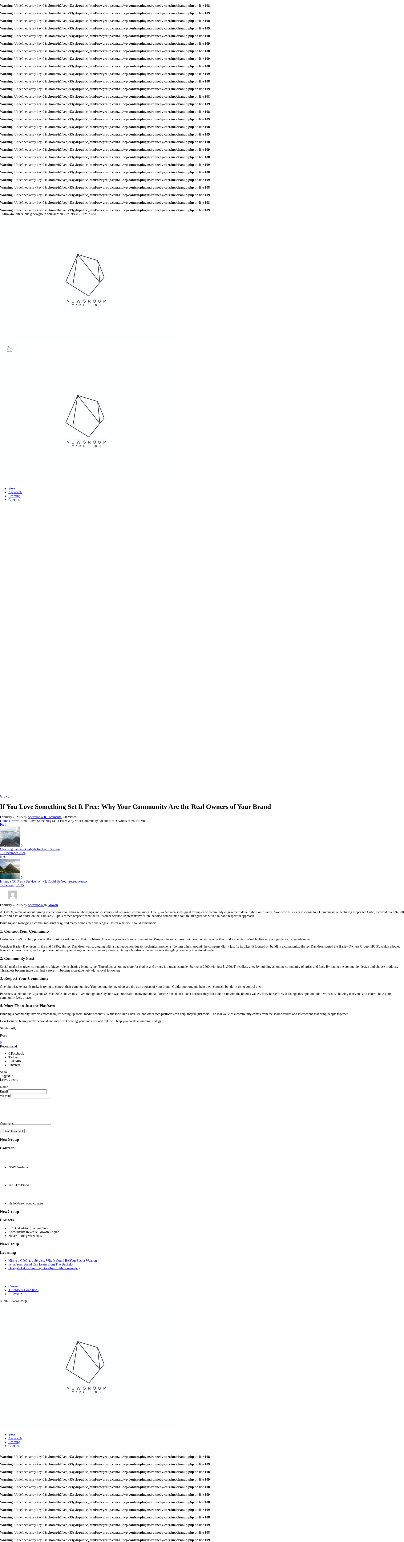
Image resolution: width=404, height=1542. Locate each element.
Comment (6, 1123)
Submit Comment (12, 1131)
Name (4, 1087)
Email (4, 1091)
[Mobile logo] (88, 1427)
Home (4, 821)
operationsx (36, 817)
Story (12, 488)
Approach (15, 492)
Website (5, 1096)
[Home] (88, 340)
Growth (14, 821)
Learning (14, 496)
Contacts (14, 499)
